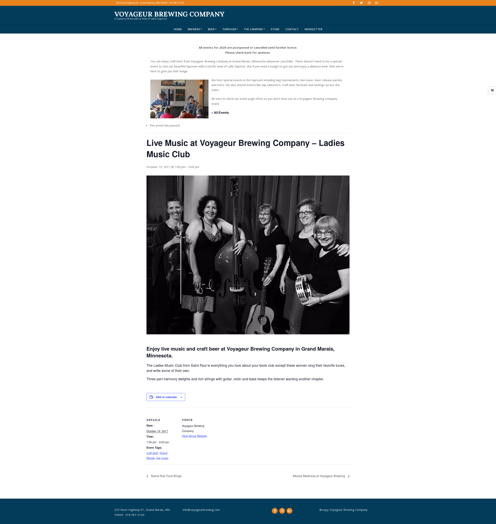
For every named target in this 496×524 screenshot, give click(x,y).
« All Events (220, 112)
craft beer (152, 453)
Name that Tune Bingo (166, 476)
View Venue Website (194, 436)
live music (162, 458)
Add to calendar (166, 397)
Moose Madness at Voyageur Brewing (319, 476)
